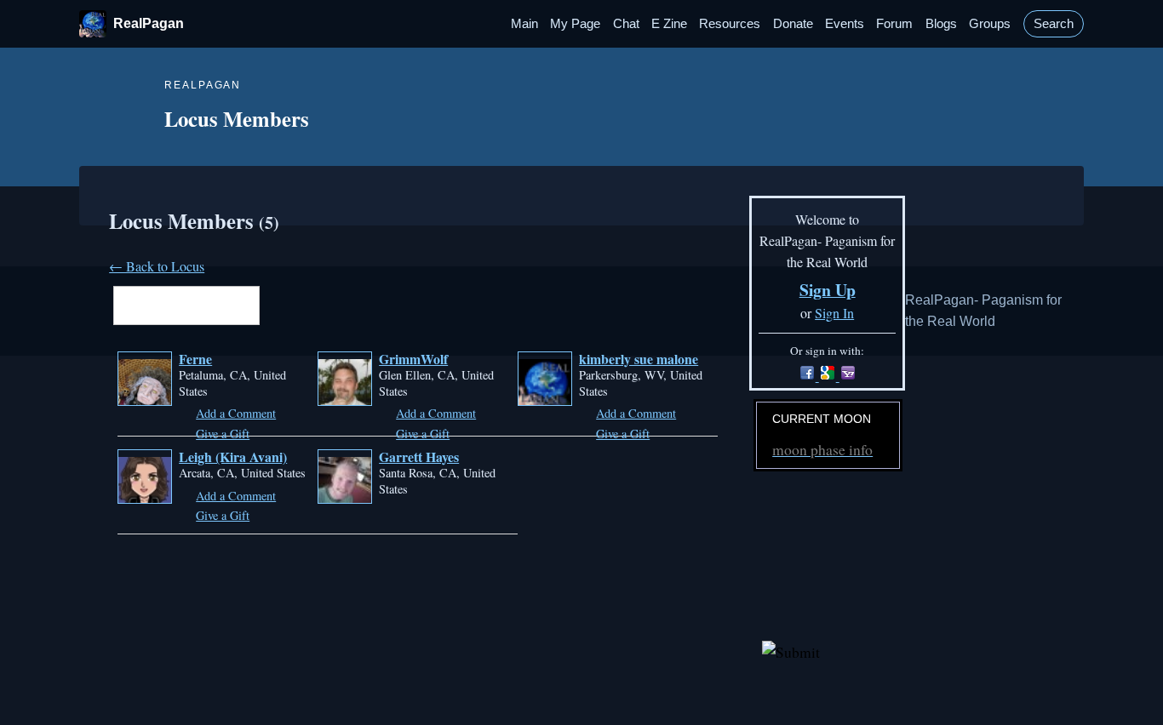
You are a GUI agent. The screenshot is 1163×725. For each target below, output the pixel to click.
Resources (729, 24)
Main (524, 24)
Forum (894, 24)
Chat (626, 24)
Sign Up (827, 289)
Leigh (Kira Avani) (233, 456)
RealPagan (148, 23)
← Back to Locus (156, 266)
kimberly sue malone (638, 358)
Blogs (941, 24)
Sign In (834, 313)
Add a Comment (236, 413)
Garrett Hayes (419, 456)
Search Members (271, 307)
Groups (990, 24)
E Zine (669, 24)
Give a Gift (222, 433)
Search (1054, 24)
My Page (575, 24)
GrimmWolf (413, 358)
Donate (793, 24)
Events (844, 24)
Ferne (195, 358)
